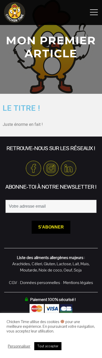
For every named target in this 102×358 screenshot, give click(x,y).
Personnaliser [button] (19, 346)
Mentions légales (78, 282)
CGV (13, 282)
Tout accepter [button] (47, 346)
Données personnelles (40, 282)
